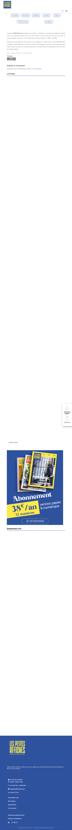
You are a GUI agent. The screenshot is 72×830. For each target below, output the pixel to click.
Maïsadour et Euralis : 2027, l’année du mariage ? (24, 164)
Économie (25, 15)
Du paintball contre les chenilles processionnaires (24, 300)
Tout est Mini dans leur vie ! (25, 670)
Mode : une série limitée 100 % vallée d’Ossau (23, 209)
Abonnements (12, 804)
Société (46, 15)
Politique (36, 15)
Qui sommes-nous (13, 797)
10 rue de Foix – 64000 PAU (18, 785)
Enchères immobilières (15, 818)
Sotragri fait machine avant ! (18, 574)
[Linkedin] (8, 59)
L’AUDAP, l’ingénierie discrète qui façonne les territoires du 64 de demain (31, 119)
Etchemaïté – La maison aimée (23, 622)
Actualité (15, 15)
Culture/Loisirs (22, 22)
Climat (57, 15)
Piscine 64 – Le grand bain (22, 718)
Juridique (48, 22)
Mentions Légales (23, 828)
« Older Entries (13, 442)
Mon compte (11, 801)
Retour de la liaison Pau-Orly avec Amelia (22, 345)
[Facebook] (11, 59)
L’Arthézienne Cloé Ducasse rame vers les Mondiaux (25, 255)
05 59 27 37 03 (14, 792)
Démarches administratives (16, 815)
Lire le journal (12, 808)
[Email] (14, 59)
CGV (31, 828)
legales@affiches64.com (17, 789)
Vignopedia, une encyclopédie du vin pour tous (23, 435)
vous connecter (18, 69)
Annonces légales (67, 412)
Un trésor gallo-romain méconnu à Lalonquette (23, 390)
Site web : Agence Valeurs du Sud (44, 828)
